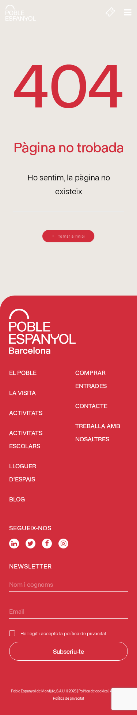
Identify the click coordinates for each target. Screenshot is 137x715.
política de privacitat (85, 633)
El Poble (23, 373)
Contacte (91, 406)
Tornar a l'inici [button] (71, 236)
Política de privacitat (68, 698)
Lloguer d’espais (22, 473)
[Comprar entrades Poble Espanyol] (110, 13)
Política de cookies (93, 691)
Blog (17, 500)
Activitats (25, 413)
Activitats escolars (25, 440)
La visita (22, 393)
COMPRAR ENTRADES (91, 380)
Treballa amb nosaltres (97, 433)
